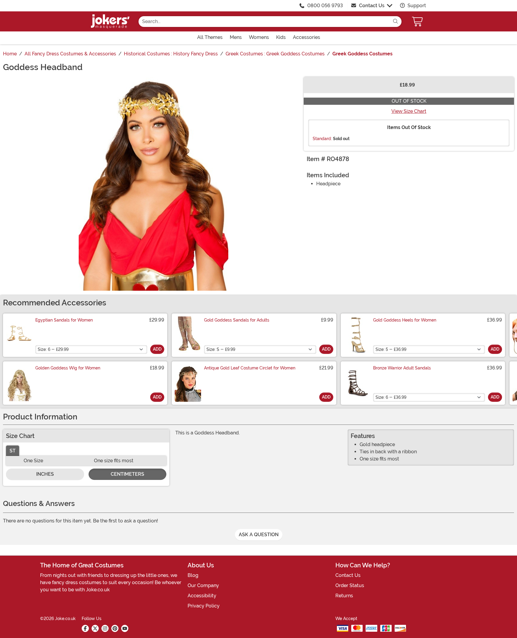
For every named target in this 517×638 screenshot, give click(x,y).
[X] (95, 628)
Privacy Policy (204, 606)
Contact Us (371, 5)
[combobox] (264, 21)
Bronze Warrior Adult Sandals (402, 368)
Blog (193, 575)
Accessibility (202, 595)
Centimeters (127, 474)
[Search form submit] (396, 21)
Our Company (203, 585)
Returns (344, 595)
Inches (45, 474)
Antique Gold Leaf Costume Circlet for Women (249, 368)
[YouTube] (124, 628)
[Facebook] (85, 628)
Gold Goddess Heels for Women (404, 320)
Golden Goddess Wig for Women (67, 368)
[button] (417, 21)
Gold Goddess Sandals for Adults (236, 320)
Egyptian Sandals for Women (64, 320)
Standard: (322, 138)
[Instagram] (105, 628)
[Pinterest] (114, 628)
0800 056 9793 (325, 5)
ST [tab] (13, 451)
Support (416, 5)
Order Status (349, 585)
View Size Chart (408, 111)
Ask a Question (259, 534)
